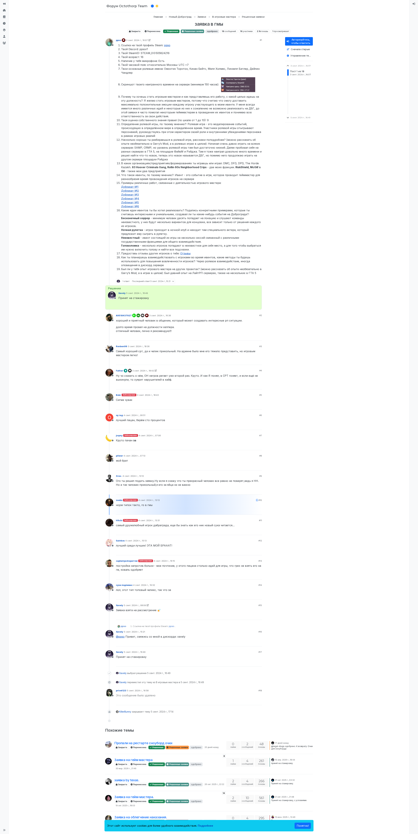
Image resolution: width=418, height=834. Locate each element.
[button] (4, 830)
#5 (260, 395)
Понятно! (303, 825)
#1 (261, 40)
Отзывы (185, 253)
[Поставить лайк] (246, 281)
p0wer (119, 455)
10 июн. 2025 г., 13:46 (285, 817)
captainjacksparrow (127, 561)
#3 (260, 346)
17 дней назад (282, 743)
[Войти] (414, 4)
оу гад (119, 415)
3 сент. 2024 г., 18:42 (143, 370)
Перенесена (153, 31)
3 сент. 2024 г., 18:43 (148, 395)
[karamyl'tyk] (108, 761)
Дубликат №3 (130, 194)
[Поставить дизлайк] (259, 281)
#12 (260, 540)
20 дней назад (211, 747)
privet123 (121, 690)
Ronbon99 (121, 346)
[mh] (272, 759)
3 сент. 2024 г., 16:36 (160, 315)
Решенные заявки (193, 31)
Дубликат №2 (130, 190)
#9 (260, 476)
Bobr (118, 395)
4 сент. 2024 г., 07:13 (134, 455)
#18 (260, 690)
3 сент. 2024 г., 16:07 (137, 40)
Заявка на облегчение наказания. (140, 817)
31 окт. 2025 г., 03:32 (285, 780)
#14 (260, 585)
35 (253, 281)
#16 (260, 631)
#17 (260, 652)
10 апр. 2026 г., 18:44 (285, 760)
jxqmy (119, 435)
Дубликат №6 (130, 206)
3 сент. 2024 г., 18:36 (139, 346)
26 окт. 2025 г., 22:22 (214, 784)
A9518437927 (124, 315)
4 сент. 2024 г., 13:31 (149, 520)
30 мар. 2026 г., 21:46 (126, 768)
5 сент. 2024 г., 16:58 (138, 690)
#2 (260, 315)
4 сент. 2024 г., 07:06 (150, 435)
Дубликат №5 (130, 202)
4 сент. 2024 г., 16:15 (164, 561)
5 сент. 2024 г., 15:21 (134, 631)
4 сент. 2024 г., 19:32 (144, 585)
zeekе (119, 500)
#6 (260, 415)
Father (119, 370)
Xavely (122, 293)
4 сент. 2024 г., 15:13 (136, 540)
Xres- (119, 476)
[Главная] (4, 10)
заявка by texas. (126, 780)
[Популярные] (4, 30)
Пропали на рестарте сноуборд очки (143, 743)
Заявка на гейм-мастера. (134, 797)
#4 (260, 370)
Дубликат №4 (130, 198)
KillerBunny (125, 711)
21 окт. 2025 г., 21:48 (284, 797)
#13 (260, 561)
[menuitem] (414, 4)
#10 (260, 500)
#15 (260, 605)
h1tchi (119, 520)
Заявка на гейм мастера (133, 760)
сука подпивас (124, 585)
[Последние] (4, 23)
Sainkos (120, 540)
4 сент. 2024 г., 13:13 (149, 500)
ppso (118, 40)
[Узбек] (108, 818)
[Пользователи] (4, 36)
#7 (260, 435)
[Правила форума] (4, 17)
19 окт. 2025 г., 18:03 (125, 805)
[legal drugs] (108, 744)
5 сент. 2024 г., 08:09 (135, 605)
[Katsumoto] (272, 779)
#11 (260, 520)
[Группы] (4, 43)
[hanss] (272, 816)
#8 (260, 455)
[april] (108, 798)
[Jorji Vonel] (272, 742)
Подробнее (205, 825)
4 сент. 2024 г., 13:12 (133, 476)
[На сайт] (4, 4)
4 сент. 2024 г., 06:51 (134, 415)
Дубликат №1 (129, 186)
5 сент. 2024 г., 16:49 (137, 293)
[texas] (108, 781)
